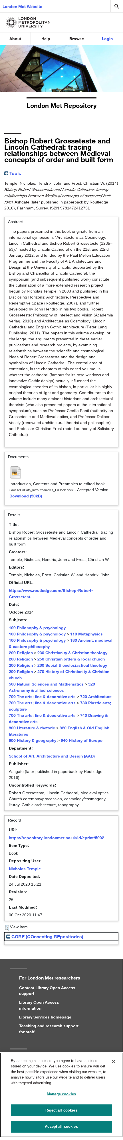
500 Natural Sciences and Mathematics (46, 684)
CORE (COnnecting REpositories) (46, 936)
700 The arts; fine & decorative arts (42, 696)
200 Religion (21, 652)
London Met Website (22, 6)
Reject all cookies (61, 1110)
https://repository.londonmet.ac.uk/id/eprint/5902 (56, 837)
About (15, 38)
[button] (7, 928)
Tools (14, 173)
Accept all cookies (61, 1126)
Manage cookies (61, 1094)
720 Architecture (96, 696)
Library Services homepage (45, 1017)
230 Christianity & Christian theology (72, 652)
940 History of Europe (81, 740)
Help (45, 38)
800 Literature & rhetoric (32, 727)
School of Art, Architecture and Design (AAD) (52, 756)
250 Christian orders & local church (71, 659)
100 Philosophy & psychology (37, 627)
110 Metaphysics (86, 633)
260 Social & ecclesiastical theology (72, 665)
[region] (61, 1094)
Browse (76, 38)
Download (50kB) (25, 495)
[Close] (113, 1061)
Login (107, 38)
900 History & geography (32, 740)
